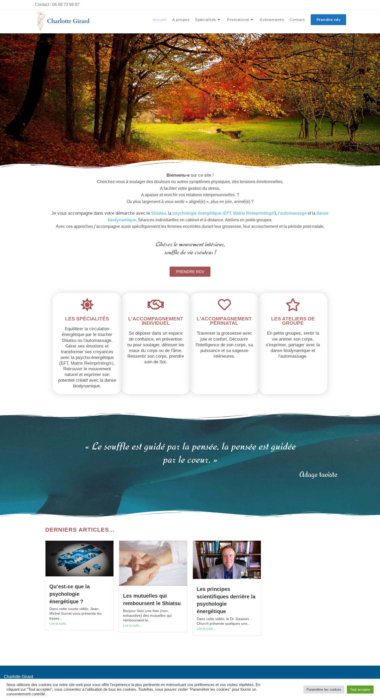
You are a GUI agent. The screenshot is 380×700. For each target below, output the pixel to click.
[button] (190, 272)
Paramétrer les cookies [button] (324, 689)
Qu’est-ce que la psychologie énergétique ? (69, 594)
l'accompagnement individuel (155, 321)
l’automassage (293, 213)
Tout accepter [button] (360, 689)
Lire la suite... (58, 624)
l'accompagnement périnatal (224, 321)
